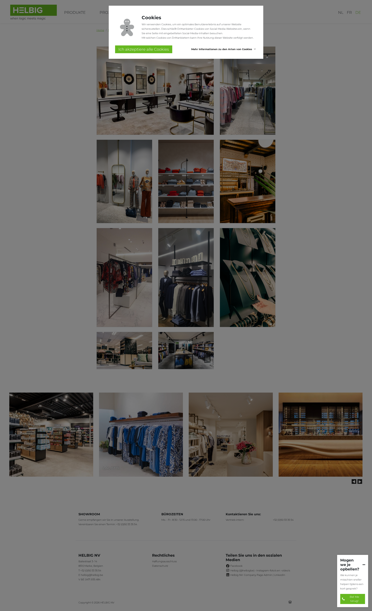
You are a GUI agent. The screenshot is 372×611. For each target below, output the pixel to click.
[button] (224, 49)
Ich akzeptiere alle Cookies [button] (143, 49)
